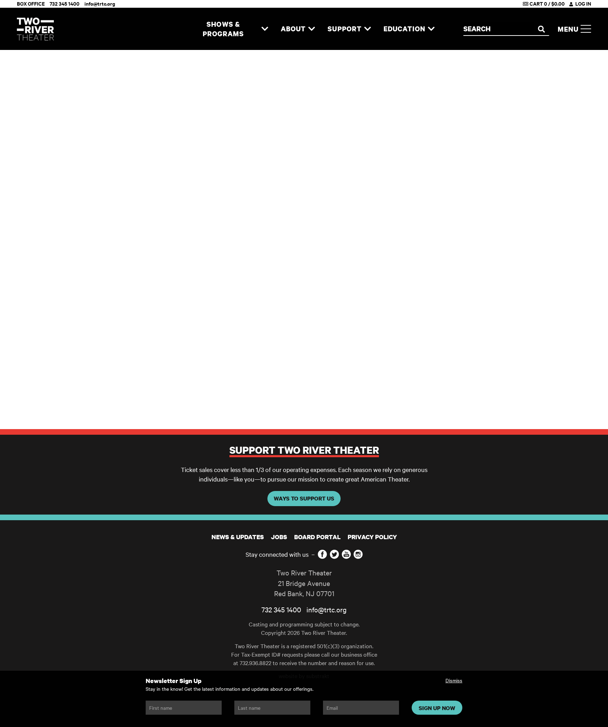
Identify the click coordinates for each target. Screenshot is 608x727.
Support (345, 28)
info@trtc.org (326, 609)
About (293, 28)
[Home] (35, 29)
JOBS (279, 537)
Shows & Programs (223, 29)
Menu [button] (569, 29)
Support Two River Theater (304, 450)
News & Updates (237, 537)
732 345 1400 (281, 609)
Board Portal (317, 537)
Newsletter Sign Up (174, 681)
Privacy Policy (372, 537)
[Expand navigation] (264, 29)
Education (404, 28)
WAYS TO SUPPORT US (304, 498)
